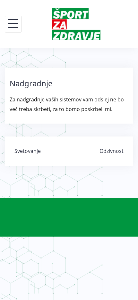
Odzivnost (111, 151)
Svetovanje (27, 151)
